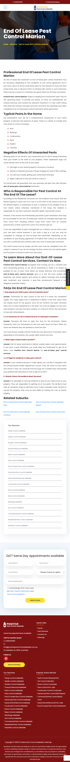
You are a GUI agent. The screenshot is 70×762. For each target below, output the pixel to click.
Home (40, 628)
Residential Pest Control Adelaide (20, 520)
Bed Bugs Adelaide (15, 502)
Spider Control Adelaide (17, 437)
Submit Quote (35, 600)
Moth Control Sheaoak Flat (48, 678)
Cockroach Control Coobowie (49, 690)
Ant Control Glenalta (46, 681)
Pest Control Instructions (20, 591)
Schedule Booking (53, 2)
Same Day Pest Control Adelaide (20, 472)
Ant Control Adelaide (16, 508)
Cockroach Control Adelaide (18, 484)
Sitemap (41, 637)
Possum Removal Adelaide (18, 449)
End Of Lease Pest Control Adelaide (21, 466)
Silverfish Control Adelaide (18, 526)
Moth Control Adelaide (16, 455)
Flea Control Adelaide (16, 460)
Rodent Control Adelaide (17, 443)
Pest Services (43, 631)
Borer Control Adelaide (16, 490)
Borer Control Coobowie (47, 684)
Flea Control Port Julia (46, 687)
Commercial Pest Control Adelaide (21, 514)
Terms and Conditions (15, 594)
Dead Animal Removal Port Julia (50, 703)
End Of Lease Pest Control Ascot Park (50, 412)
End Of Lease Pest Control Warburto (52, 706)
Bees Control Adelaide (16, 496)
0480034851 (18, 2)
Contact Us (42, 634)
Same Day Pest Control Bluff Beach (51, 693)
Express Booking (14, 665)
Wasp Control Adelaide (16, 431)
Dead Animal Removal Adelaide (19, 478)
